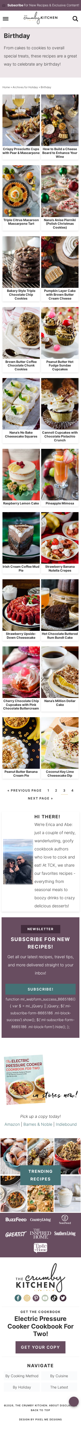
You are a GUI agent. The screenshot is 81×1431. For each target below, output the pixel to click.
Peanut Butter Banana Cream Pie (21, 773)
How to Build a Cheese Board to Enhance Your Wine (59, 152)
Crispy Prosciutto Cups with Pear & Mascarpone (21, 151)
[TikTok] (54, 1298)
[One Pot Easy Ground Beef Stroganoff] (67, 1172)
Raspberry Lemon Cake (21, 503)
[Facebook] (18, 1298)
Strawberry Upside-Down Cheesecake (21, 635)
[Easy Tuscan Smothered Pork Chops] (40, 1209)
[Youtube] (45, 1298)
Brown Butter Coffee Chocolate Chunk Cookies (21, 365)
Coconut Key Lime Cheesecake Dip (60, 773)
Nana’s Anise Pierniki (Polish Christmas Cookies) (60, 223)
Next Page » (40, 798)
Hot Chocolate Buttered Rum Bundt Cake (60, 635)
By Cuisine (59, 1376)
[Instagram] (27, 1298)
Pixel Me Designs (48, 1419)
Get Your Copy (40, 1347)
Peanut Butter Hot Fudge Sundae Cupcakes (59, 365)
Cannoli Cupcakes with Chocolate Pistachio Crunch (60, 436)
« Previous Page (24, 790)
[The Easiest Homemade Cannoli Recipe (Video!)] (40, 1172)
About (54, 1405)
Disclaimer (68, 1405)
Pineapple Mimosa (60, 503)
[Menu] (6, 18)
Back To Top (40, 1410)
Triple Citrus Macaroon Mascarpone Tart (21, 222)
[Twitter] (63, 1298)
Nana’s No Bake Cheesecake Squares (21, 434)
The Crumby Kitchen (40, 18)
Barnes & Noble (37, 1124)
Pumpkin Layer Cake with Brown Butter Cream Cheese (60, 294)
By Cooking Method (21, 1376)
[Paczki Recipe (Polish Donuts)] (13, 1172)
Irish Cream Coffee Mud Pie (21, 568)
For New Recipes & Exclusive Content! (43, 5)
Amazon (12, 1124)
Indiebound (66, 1124)
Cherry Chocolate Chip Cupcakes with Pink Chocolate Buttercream (21, 704)
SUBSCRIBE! (41, 989)
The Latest (59, 1387)
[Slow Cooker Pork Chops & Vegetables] (13, 1209)
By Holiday (22, 1387)
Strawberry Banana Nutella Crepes (60, 568)
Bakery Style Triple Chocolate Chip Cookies (21, 294)
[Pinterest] (36, 1298)
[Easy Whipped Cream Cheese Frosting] (67, 1209)
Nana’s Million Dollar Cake (60, 703)
